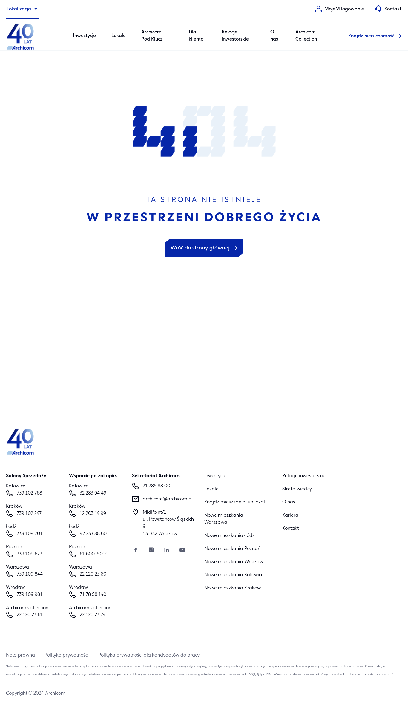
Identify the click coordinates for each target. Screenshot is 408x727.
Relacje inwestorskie (235, 36)
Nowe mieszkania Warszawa (223, 519)
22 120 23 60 (93, 574)
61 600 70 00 (94, 554)
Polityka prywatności (67, 655)
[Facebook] (135, 550)
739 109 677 (29, 554)
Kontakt (290, 528)
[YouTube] (182, 550)
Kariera (290, 515)
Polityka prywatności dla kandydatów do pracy (149, 655)
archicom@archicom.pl (168, 499)
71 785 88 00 (156, 486)
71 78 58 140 (93, 594)
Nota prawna (20, 655)
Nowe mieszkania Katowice (234, 575)
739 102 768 (29, 493)
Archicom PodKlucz (151, 36)
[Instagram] (151, 550)
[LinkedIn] (166, 550)
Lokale (118, 35)
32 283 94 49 (93, 493)
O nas (274, 36)
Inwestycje (84, 35)
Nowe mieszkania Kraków (232, 588)
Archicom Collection (306, 36)
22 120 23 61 (30, 615)
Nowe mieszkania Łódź (229, 535)
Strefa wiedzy (297, 489)
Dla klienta (196, 36)
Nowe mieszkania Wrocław (233, 562)
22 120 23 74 (92, 615)
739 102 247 (29, 513)
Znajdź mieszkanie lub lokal (234, 502)
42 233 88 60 (93, 534)
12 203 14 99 (93, 513)
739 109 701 (29, 534)
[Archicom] (21, 36)
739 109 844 (30, 574)
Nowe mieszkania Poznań (232, 548)
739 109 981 (29, 594)
